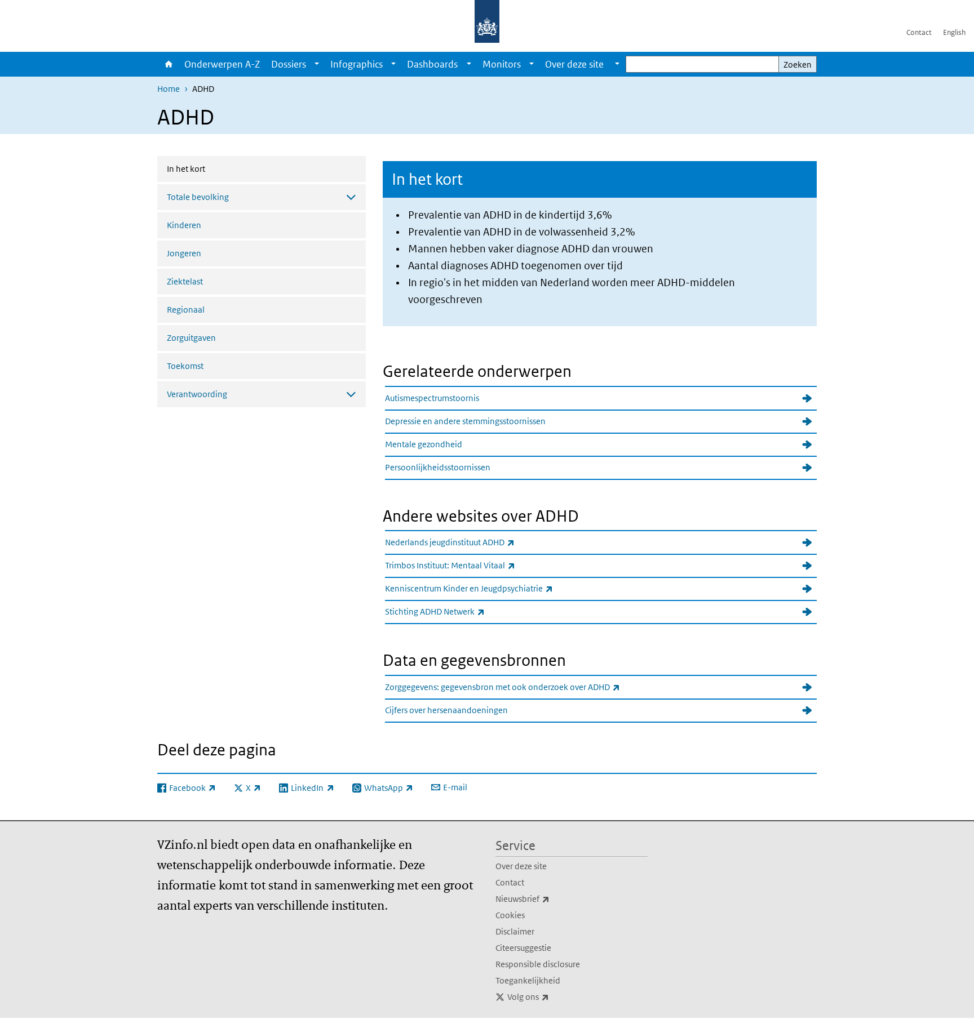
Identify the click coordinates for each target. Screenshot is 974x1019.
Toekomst (185, 366)
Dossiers (288, 64)
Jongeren (184, 253)
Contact (919, 32)
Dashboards (432, 64)
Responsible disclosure (537, 964)
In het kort (216, 168)
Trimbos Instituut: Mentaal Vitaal (475, 565)
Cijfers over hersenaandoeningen (446, 710)
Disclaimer (514, 931)
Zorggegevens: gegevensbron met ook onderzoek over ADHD (527, 686)
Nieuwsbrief (547, 898)
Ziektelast (185, 281)
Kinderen (184, 225)
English (954, 32)
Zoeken (797, 64)
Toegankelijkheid (527, 980)
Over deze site (521, 866)
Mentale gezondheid (423, 444)
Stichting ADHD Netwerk (459, 611)
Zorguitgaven (191, 337)
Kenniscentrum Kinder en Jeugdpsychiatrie (494, 588)
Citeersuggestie (523, 947)
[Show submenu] (317, 64)
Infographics (356, 64)
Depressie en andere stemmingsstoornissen (465, 421)
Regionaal (186, 309)
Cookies (510, 915)
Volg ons (553, 996)
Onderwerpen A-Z (222, 64)
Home (168, 64)
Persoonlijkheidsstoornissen (437, 467)
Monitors (501, 64)
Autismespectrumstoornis (432, 398)
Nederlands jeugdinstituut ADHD (474, 542)
